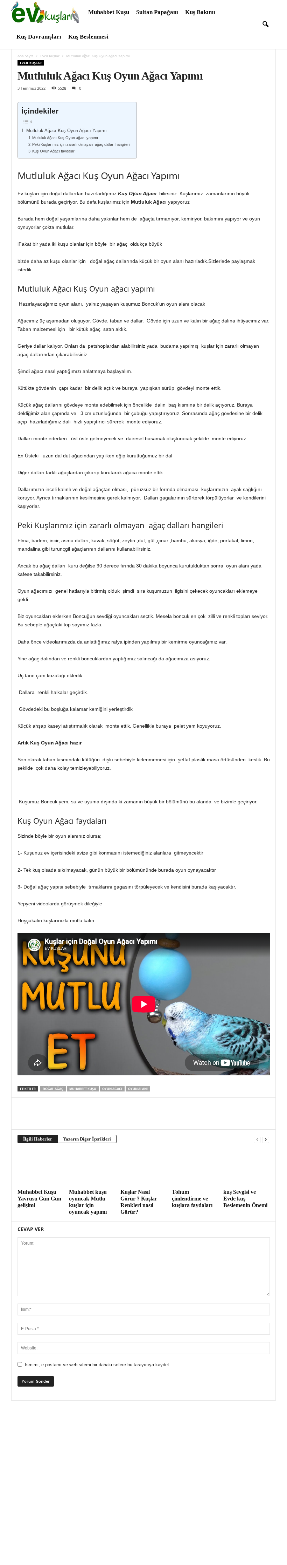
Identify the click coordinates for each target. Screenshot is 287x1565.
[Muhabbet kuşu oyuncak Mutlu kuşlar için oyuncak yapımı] (91, 1167)
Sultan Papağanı (157, 12)
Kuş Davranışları (38, 36)
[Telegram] (89, 1119)
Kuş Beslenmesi (88, 36)
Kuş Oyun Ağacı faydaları (54, 151)
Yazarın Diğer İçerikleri (87, 1139)
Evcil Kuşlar (49, 55)
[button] (265, 24)
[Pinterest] (57, 1119)
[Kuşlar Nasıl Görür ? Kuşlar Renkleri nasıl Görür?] (143, 1167)
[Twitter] (41, 1119)
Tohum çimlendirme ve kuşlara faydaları (192, 1198)
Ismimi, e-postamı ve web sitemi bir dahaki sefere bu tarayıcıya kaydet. (97, 1364)
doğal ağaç (53, 1089)
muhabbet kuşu (82, 1089)
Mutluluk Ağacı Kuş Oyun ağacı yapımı (65, 138)
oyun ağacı (112, 1089)
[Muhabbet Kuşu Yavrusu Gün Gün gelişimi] (40, 1167)
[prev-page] (257, 1139)
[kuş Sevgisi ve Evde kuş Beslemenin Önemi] (246, 1167)
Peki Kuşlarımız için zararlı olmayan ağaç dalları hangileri (81, 144)
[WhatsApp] (73, 1119)
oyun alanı (138, 1089)
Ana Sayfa (26, 55)
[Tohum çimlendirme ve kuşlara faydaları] (194, 1167)
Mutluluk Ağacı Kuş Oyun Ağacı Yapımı (66, 130)
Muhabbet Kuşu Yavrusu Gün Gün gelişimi (39, 1198)
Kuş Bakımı (200, 12)
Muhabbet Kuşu (108, 12)
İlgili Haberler (37, 1139)
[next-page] (265, 1139)
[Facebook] (24, 1119)
